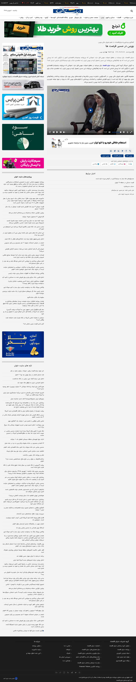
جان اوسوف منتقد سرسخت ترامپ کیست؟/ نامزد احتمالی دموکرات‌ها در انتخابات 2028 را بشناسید (23, 593)
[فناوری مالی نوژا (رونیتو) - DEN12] (23, 344)
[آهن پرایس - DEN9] (23, 107)
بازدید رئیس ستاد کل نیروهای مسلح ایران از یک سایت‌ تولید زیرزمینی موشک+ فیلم (23, 292)
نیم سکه (106, 3)
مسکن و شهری (110, 18)
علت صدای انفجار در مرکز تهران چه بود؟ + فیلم (29, 375)
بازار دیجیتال (78, 18)
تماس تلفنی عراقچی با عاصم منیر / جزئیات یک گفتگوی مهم (26, 421)
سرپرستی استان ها (64, 657)
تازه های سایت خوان (23, 365)
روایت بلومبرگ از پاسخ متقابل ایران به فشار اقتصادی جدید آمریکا (24, 411)
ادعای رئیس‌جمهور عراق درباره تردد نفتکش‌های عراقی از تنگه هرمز (24, 239)
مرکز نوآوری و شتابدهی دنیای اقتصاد (89, 653)
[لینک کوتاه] (130, 151)
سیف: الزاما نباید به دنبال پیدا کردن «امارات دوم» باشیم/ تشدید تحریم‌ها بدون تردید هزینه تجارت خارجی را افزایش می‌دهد (25, 222)
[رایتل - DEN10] (23, 163)
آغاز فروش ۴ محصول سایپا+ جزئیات (33, 217)
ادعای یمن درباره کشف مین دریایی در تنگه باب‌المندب (28, 379)
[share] (64, 672)
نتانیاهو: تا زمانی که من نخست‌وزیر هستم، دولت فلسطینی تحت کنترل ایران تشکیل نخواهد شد (24, 490)
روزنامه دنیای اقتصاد (123, 650)
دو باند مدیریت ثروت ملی (126, 194)
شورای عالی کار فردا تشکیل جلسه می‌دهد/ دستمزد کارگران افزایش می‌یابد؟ (24, 250)
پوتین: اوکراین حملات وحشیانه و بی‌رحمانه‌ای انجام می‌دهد (26, 213)
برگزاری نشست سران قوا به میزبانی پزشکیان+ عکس (28, 631)
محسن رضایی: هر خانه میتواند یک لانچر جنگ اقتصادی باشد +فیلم (24, 447)
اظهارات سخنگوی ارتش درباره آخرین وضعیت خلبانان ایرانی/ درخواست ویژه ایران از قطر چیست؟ (26, 282)
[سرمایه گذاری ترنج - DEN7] (68, 29)
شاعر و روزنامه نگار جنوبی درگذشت (33, 455)
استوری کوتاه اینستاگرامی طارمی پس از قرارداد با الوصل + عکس (25, 584)
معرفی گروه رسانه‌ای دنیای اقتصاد (119, 646)
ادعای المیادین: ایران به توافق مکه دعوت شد (30, 383)
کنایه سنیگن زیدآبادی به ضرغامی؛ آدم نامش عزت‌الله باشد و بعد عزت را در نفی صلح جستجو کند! (23, 262)
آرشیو (46, 18)
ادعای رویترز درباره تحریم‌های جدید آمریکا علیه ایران (28, 560)
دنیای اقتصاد (118, 156)
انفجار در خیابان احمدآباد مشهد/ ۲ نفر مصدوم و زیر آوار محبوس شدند (24, 244)
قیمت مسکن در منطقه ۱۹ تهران (124, 183)
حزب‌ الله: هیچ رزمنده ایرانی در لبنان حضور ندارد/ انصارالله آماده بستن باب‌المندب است (25, 626)
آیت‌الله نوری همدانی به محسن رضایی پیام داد (30, 528)
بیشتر (21, 18)
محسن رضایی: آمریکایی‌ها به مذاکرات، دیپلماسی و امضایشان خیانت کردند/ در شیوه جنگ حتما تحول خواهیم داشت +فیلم (23, 268)
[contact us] (60, 672)
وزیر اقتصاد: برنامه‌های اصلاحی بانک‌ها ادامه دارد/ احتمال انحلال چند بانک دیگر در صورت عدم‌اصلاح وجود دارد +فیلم (23, 545)
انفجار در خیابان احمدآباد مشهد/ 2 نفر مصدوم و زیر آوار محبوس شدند (24, 616)
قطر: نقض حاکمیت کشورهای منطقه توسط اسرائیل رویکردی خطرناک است (24, 551)
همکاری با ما (66, 661)
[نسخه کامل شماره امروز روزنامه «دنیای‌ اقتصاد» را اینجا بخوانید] (23, 58)
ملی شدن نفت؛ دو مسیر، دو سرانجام (123, 190)
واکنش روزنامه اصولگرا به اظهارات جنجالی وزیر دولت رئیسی (26, 273)
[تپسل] (53, 139)
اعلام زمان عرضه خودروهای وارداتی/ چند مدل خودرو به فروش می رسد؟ (24, 573)
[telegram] (114, 151)
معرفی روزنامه (36, 646)
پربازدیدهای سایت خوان (23, 177)
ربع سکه (84, 3)
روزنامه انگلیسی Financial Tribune (89, 667)
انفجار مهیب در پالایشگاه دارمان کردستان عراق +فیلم (28, 524)
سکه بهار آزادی (128, 3)
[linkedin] (118, 151)
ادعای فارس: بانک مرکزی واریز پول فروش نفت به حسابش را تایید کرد (23, 277)
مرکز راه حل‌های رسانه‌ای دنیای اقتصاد (88, 663)
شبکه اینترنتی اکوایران (123, 653)
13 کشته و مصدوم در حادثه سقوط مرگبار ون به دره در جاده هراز (24, 443)
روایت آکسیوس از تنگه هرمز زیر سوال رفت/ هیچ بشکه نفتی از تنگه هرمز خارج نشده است (23, 466)
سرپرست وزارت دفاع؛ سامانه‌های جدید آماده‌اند (30, 514)
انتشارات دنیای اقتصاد (93, 646)
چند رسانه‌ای (38, 18)
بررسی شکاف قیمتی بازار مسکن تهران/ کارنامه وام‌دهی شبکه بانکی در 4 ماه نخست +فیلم (23, 416)
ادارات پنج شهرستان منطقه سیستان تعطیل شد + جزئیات (27, 439)
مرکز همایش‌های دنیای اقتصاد (91, 650)
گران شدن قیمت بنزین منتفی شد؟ (33, 324)
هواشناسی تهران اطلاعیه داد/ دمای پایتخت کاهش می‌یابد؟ (26, 496)
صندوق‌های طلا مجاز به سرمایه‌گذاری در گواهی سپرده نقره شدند (115, 179)
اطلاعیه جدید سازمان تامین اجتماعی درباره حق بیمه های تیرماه (25, 451)
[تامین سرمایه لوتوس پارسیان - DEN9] (23, 137)
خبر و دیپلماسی (128, 18)
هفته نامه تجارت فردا (123, 657)
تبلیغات (68, 650)
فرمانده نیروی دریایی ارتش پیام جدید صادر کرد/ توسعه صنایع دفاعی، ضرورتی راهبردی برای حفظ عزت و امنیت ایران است (23, 256)
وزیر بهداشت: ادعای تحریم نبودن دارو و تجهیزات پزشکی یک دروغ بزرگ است (24, 426)
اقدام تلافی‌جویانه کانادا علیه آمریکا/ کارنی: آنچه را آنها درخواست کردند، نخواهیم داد (25, 519)
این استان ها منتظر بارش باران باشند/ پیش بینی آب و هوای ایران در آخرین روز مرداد (23, 234)
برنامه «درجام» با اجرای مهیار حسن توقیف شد (30, 556)
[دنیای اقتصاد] (68, 11)
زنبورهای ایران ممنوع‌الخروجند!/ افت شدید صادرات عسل (27, 399)
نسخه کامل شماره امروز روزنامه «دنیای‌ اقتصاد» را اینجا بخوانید (23, 77)
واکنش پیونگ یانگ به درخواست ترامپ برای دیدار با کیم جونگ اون (24, 287)
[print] (111, 151)
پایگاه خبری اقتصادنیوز (122, 661)
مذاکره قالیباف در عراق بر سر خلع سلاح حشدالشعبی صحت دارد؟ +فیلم (25, 460)
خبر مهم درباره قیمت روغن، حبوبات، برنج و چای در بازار (27, 371)
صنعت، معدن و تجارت (91, 18)
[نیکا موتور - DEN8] (23, 85)
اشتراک (68, 653)
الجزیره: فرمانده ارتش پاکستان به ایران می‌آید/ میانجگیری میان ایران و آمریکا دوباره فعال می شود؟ (23, 394)
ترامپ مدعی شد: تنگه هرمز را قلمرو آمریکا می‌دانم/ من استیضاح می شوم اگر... (23, 228)
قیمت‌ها (52, 18)
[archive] (56, 672)
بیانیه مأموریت (36, 650)
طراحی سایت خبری (10, 678)
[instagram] (79, 672)
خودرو (71, 18)
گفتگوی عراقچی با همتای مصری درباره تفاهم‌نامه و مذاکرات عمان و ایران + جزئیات (24, 509)
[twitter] (122, 151)
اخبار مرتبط (90, 173)
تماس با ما (67, 646)
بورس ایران (105, 156)
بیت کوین (25, 3)
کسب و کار (29, 18)
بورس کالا (129, 156)
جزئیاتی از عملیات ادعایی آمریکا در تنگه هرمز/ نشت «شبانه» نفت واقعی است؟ (25, 319)
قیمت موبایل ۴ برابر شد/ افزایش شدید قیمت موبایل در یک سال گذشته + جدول (24, 208)
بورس (102, 18)
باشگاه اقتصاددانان (62, 18)
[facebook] (126, 151)
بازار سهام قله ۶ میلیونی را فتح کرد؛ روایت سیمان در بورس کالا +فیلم (23, 611)
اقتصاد (119, 18)
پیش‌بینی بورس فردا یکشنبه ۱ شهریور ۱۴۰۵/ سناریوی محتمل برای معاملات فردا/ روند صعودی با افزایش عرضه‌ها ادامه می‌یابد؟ (24, 472)
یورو (65, 3)
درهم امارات (46, 3)
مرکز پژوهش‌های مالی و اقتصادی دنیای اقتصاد (88, 658)
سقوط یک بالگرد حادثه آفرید (35, 297)
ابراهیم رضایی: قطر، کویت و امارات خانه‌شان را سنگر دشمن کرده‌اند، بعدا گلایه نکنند (24, 606)
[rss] (68, 672)
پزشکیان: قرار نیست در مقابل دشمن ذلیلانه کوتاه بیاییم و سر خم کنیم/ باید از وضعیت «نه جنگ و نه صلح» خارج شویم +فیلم (24, 478)
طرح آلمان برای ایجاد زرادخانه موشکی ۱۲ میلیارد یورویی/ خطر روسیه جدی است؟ (23, 388)
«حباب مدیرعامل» (129, 187)
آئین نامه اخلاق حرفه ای (33, 653)
